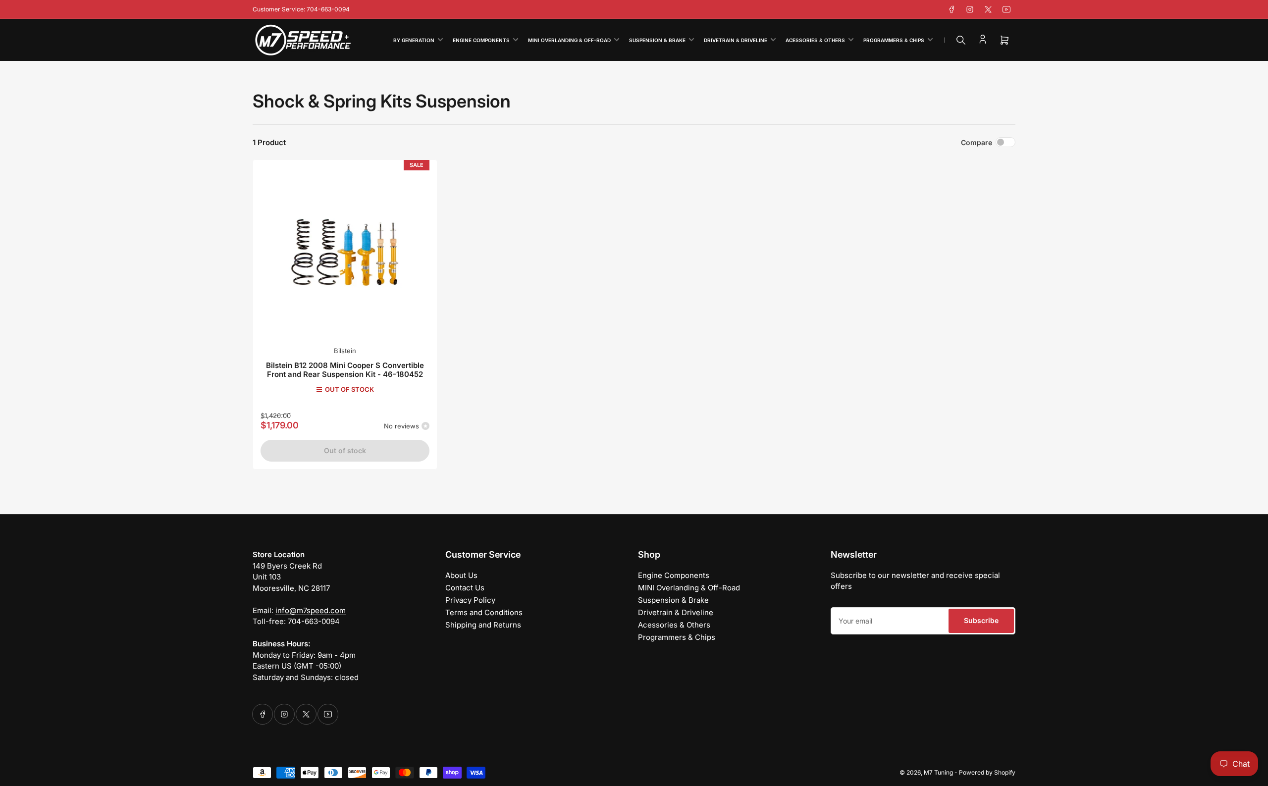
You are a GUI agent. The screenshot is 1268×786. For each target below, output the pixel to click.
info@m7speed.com (310, 610)
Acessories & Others (815, 40)
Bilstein (345, 351)
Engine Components (481, 40)
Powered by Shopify (987, 772)
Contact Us (464, 587)
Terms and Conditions (484, 612)
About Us (461, 575)
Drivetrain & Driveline (735, 40)
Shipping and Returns (483, 624)
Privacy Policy (470, 600)
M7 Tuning (938, 772)
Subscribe (981, 620)
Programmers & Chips (893, 40)
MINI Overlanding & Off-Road (569, 40)
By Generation (413, 40)
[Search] (961, 40)
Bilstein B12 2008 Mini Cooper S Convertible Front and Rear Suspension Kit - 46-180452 (345, 370)
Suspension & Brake (657, 40)
